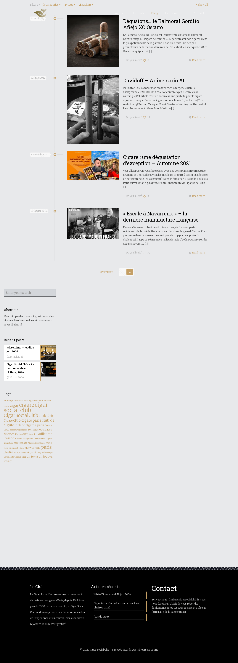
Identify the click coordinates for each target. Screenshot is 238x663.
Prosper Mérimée (21, 452)
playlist (8, 452)
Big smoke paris (36, 401)
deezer (13, 430)
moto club (8, 448)
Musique (18, 447)
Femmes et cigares (40, 429)
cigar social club (26, 407)
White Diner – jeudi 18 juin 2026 (112, 594)
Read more (198, 60)
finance (9, 434)
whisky (8, 461)
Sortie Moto (9, 457)
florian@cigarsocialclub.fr (184, 599)
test (24, 456)
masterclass (20, 442)
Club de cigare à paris (29, 425)
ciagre (6, 406)
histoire (18, 439)
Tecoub (18, 457)
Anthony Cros (10, 401)
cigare (26, 405)
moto (49, 442)
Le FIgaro (47, 439)
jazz (25, 439)
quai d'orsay (35, 452)
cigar (14, 405)
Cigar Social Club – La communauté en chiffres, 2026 (116, 605)
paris (46, 447)
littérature (8, 443)
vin (50, 457)
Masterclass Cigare (36, 443)
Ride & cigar (47, 452)
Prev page (107, 272)
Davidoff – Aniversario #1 (154, 80)
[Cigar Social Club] (40, 13)
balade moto (22, 401)
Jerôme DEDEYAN (35, 439)
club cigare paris (27, 420)
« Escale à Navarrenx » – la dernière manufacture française (160, 216)
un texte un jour (38, 456)
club (42, 415)
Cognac (49, 425)
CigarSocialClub (21, 415)
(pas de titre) (101, 616)
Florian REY (21, 434)
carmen (47, 401)
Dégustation (21, 430)
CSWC (6, 430)
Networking (33, 447)
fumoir (32, 434)
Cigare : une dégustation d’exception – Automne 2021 (157, 160)
